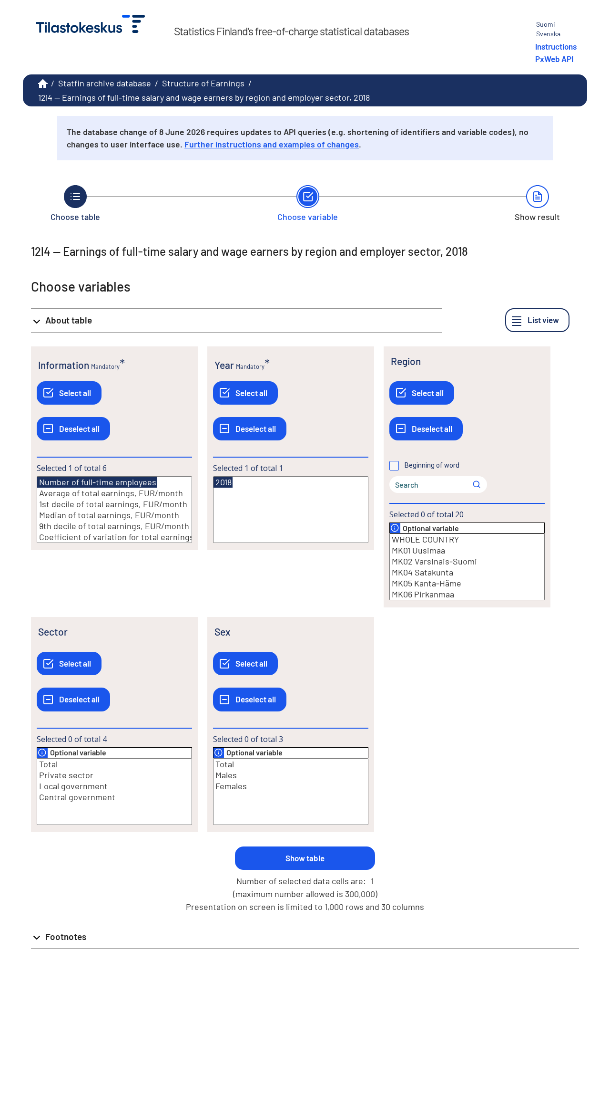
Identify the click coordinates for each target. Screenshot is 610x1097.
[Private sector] (114, 775)
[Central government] (114, 797)
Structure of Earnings (203, 83)
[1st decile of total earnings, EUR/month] (114, 504)
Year (224, 365)
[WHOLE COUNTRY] (467, 539)
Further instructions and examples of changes (271, 144)
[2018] (223, 482)
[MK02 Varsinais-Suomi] (467, 561)
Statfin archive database (104, 83)
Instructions (556, 46)
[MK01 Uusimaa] (467, 550)
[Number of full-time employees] (97, 482)
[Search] (476, 484)
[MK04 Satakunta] (467, 572)
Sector (53, 631)
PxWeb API (554, 58)
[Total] (114, 764)
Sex (222, 631)
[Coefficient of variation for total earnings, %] (114, 537)
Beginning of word (432, 465)
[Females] (291, 786)
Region (406, 361)
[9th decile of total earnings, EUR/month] (114, 526)
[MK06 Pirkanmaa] (467, 594)
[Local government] (114, 786)
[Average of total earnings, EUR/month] (114, 493)
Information (63, 365)
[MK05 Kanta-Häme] (467, 583)
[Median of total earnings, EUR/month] (114, 515)
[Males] (291, 775)
